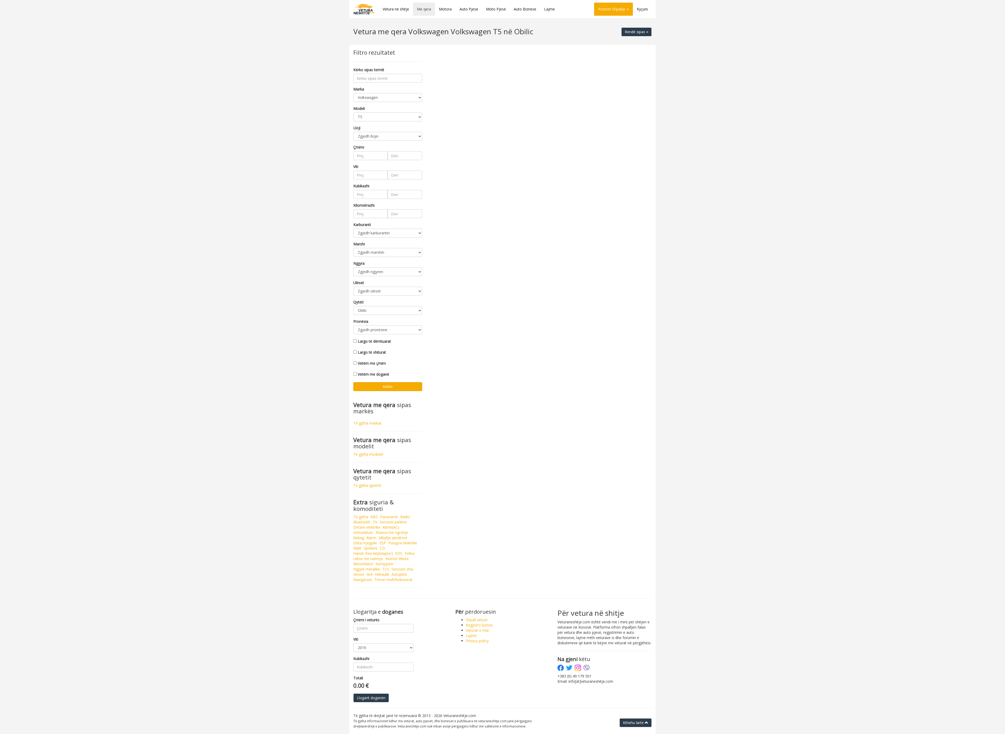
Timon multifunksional (393, 579)
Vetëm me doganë (373, 374)
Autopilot (399, 574)
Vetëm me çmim (372, 363)
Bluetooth (361, 522)
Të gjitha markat (367, 423)
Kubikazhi (361, 185)
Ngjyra (359, 263)
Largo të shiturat (372, 352)
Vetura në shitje (396, 9)
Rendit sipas (635, 31)
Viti (355, 166)
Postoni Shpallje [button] (612, 9)
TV (375, 522)
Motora (445, 9)
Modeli (359, 108)
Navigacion (362, 579)
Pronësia (360, 321)
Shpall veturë (477, 619)
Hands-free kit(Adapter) (373, 553)
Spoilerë (370, 548)
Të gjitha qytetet (367, 485)
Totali (358, 677)
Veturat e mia (477, 630)
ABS (374, 516)
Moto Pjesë (496, 9)
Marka (358, 89)
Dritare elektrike (366, 527)
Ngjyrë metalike (366, 569)
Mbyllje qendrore (393, 537)
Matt (357, 548)
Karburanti (362, 224)
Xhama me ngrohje (392, 532)
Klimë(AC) (391, 527)
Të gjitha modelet (368, 454)
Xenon (358, 574)
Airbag (358, 537)
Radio (405, 516)
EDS (398, 553)
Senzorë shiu (402, 569)
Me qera (424, 9)
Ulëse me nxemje (368, 558)
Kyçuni (642, 9)
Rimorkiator (363, 563)
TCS (385, 569)
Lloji (356, 127)
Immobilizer (363, 532)
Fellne (410, 553)
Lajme (549, 9)
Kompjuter (385, 563)
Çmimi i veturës (366, 619)
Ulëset (358, 282)
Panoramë (389, 516)
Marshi (359, 243)
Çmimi (358, 147)
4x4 (369, 574)
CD (382, 548)
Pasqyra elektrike (402, 542)
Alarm (371, 537)
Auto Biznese (525, 9)
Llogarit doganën (371, 697)
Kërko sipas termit (368, 69)
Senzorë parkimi (393, 522)
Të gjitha (360, 516)
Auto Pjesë (469, 9)
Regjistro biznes (479, 625)
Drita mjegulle (365, 542)
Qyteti (358, 302)
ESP (382, 542)
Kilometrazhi (364, 205)
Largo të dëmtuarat (374, 341)
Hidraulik (382, 574)
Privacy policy (477, 640)
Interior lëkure (397, 558)
